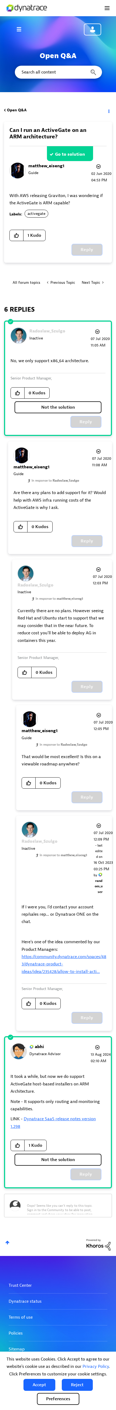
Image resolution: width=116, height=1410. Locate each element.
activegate (36, 213)
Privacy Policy (96, 1366)
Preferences (58, 1399)
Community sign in (92, 29)
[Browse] (21, 29)
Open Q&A (16, 110)
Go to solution (70, 154)
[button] (39, 1385)
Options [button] (108, 110)
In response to (55, 480)
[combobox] (58, 72)
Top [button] (7, 1243)
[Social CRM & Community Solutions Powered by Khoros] (98, 1244)
